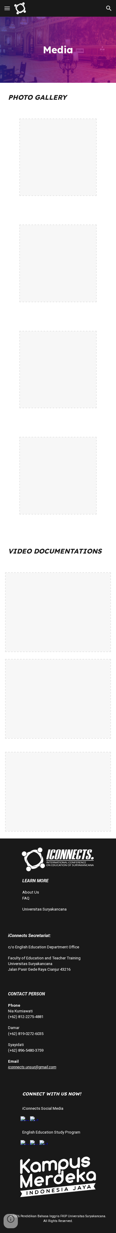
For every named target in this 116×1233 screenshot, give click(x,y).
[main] (58, 49)
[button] (7, 8)
